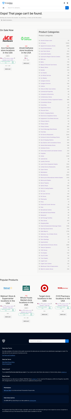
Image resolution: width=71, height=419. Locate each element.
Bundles (43, 70)
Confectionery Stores (46, 97)
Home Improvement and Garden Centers (51, 150)
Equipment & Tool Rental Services (49, 118)
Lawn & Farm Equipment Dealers (49, 164)
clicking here (33, 400)
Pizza (42, 201)
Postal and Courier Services (48, 204)
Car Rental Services (46, 75)
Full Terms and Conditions (8, 355)
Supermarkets (44, 242)
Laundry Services (45, 161)
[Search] (67, 7)
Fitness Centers (45, 126)
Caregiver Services (46, 83)
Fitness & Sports (45, 121)
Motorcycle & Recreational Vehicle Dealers (52, 177)
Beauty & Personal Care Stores (49, 64)
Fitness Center (44, 123)
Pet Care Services (45, 193)
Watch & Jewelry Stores (47, 269)
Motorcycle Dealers (46, 180)
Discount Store (44, 110)
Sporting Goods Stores (47, 228)
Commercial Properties (47, 91)
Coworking (43, 105)
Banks (42, 62)
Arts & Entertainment (46, 48)
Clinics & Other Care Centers (48, 89)
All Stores (43, 43)
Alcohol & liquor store (46, 40)
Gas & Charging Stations (47, 140)
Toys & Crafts (44, 255)
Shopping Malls (45, 223)
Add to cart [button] (7, 69)
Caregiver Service (45, 81)
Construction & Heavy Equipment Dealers (51, 99)
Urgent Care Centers (46, 263)
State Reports (44, 231)
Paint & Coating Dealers (47, 188)
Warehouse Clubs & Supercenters (49, 266)
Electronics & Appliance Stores (49, 115)
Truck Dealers (44, 258)
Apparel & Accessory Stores (48, 46)
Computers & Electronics (47, 94)
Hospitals (43, 153)
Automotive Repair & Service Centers (50, 56)
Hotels (42, 156)
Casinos (43, 86)
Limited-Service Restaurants (48, 167)
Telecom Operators (46, 247)
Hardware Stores (45, 148)
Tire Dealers (44, 253)
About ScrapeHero (6, 364)
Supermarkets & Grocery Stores (49, 244)
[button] (3, 8)
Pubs (42, 207)
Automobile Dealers (46, 54)
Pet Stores (43, 196)
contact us (63, 372)
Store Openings (45, 239)
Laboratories (44, 158)
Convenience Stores (46, 102)
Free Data (43, 132)
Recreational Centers (46, 210)
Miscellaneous (44, 175)
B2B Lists (43, 59)
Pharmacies (44, 199)
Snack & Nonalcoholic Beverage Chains (51, 226)
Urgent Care (44, 261)
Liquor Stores (44, 169)
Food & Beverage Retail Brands (49, 129)
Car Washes (44, 78)
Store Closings (44, 236)
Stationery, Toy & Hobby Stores (49, 234)
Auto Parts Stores (45, 51)
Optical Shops (44, 185)
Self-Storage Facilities (46, 218)
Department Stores (46, 107)
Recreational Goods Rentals (48, 212)
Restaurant (43, 215)
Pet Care (43, 191)
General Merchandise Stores (48, 145)
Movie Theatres (45, 183)
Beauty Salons (44, 67)
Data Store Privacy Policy (8, 362)
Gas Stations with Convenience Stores (51, 142)
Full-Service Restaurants (47, 134)
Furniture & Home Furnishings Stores (50, 137)
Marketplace (44, 172)
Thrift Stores (44, 250)
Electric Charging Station (47, 113)
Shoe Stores (44, 220)
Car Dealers (44, 72)
